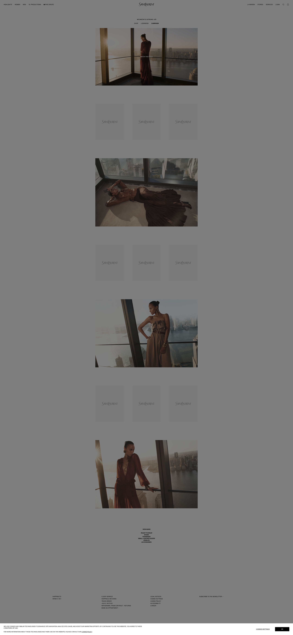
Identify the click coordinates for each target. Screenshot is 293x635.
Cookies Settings (263, 629)
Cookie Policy (87, 631)
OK (282, 629)
